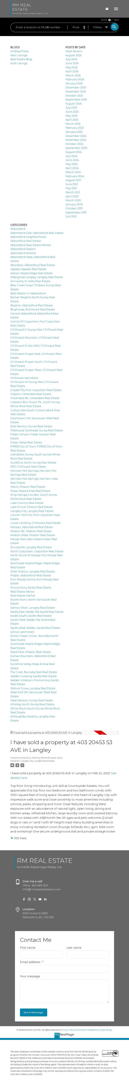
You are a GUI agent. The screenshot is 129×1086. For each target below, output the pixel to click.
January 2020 (74, 204)
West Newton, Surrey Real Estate (31, 700)
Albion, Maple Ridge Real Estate (31, 273)
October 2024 (74, 144)
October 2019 (74, 208)
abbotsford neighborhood (28, 236)
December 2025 (75, 87)
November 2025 (75, 91)
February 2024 (74, 176)
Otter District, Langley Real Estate (32, 571)
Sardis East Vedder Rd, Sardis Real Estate (36, 611)
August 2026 (73, 55)
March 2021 (72, 192)
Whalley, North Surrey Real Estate (32, 704)
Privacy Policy (67, 1030)
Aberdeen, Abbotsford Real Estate (32, 265)
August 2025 (73, 103)
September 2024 (76, 147)
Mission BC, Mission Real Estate (31, 531)
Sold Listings (18, 63)
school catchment (22, 631)
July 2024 (71, 156)
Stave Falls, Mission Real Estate (30, 651)
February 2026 (74, 79)
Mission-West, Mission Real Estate (32, 535)
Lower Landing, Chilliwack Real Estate (35, 523)
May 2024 (71, 164)
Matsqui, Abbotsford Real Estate (31, 527)
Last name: (74, 947)
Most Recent (73, 51)
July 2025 (71, 107)
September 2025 (76, 99)
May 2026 (71, 67)
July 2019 (71, 216)
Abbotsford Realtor (23, 249)
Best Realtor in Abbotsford (28, 293)
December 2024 (75, 135)
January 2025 (73, 131)
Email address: (30, 962)
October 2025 (74, 95)
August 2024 (73, 152)
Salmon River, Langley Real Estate (32, 607)
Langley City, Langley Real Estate (38, 761)
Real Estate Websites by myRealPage (94, 1030)
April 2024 (72, 168)
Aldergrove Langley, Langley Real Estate (36, 277)
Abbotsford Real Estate (25, 240)
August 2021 (73, 180)
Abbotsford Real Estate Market (30, 245)
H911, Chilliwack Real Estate (28, 466)
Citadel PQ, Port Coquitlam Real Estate (36, 390)
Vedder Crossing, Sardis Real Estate (33, 676)
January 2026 (73, 83)
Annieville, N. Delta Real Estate (30, 281)
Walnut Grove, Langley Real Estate (33, 688)
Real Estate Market (22, 595)
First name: (28, 947)
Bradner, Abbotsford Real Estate (31, 305)
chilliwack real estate (24, 377)
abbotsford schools (23, 253)
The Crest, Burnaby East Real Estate (33, 672)
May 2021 (71, 188)
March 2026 (73, 75)
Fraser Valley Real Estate (26, 442)
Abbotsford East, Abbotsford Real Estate (36, 232)
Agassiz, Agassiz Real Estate (28, 269)
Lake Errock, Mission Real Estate (31, 506)
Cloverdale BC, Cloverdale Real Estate (34, 398)
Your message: (30, 976)
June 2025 (72, 111)
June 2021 (71, 184)
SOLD (116, 20)
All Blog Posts (19, 51)
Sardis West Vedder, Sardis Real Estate (35, 627)
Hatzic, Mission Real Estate (27, 486)
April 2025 (71, 119)
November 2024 (75, 139)
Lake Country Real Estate (26, 503)
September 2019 (76, 212)
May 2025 (71, 115)
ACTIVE (104, 20)
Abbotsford (17, 228)
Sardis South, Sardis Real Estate (31, 615)
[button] (23, 899)
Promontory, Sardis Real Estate (30, 587)
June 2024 (72, 160)
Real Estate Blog (21, 59)
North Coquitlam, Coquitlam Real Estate (36, 551)
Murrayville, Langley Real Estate (31, 547)
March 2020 (73, 200)
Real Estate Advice (22, 591)
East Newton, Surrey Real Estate (31, 426)
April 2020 (72, 196)
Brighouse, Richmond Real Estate (32, 309)
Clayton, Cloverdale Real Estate (30, 394)
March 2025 (73, 123)
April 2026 (71, 71)
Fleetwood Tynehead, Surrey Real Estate (36, 430)
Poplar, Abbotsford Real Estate (30, 575)
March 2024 (73, 172)
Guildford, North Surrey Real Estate (33, 462)
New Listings (18, 55)
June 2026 (72, 63)
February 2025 (74, 127)
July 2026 (71, 59)
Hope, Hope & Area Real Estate (30, 490)
